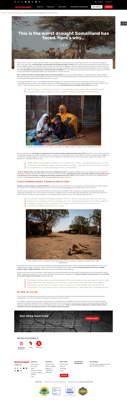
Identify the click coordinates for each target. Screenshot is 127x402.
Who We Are (35, 364)
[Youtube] (25, 2)
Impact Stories (50, 364)
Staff (32, 368)
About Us (40, 7)
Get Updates (96, 7)
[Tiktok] (32, 2)
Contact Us (108, 2)
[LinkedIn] (29, 2)
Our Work (3, 13)
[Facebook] (15, 2)
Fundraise (63, 368)
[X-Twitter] (22, 2)
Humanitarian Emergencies (79, 7)
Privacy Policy (38, 382)
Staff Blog (48, 372)
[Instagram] (18, 2)
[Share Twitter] (63, 45)
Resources (50, 7)
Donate (108, 7)
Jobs (32, 377)
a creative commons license (86, 382)
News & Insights (50, 366)
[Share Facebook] (61, 45)
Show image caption (111, 23)
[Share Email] (66, 45)
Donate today (92, 319)
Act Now (62, 366)
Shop (61, 371)
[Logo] (23, 7)
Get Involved (64, 364)
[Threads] (39, 2)
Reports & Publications (49, 369)
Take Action (62, 7)
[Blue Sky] (36, 2)
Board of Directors (37, 371)
